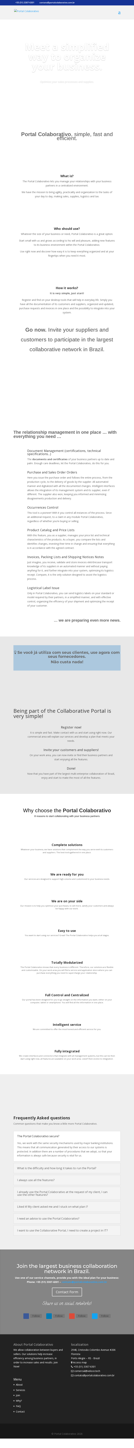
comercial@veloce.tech (86, 1371)
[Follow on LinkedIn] (49, 1316)
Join (18, 1395)
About (19, 1384)
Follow (36, 1316)
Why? (19, 1400)
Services (20, 1390)
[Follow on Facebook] (26, 1316)
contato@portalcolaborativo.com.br (84, 1282)
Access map (80, 1362)
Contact (20, 1411)
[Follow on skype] (95, 1316)
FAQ (18, 1406)
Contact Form (67, 1292)
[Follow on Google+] (72, 1316)
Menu (17, 1379)
